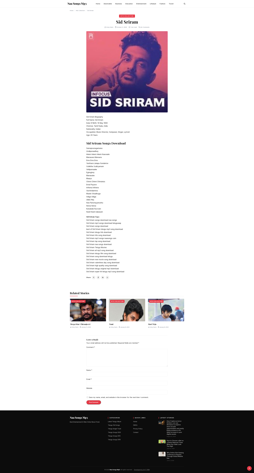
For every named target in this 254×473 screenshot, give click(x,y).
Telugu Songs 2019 (114, 439)
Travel (171, 4)
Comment (90, 347)
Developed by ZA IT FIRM (142, 469)
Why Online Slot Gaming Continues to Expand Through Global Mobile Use (175, 455)
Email (89, 379)
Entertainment (141, 4)
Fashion (162, 4)
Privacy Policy (137, 429)
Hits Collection (80, 10)
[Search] (185, 4)
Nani (111, 324)
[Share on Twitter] (94, 277)
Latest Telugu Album (114, 421)
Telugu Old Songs (114, 425)
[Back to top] (249, 468)
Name (89, 370)
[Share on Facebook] (98, 277)
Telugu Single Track (114, 429)
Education (129, 4)
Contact (135, 432)
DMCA (135, 425)
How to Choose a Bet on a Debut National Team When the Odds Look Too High (175, 443)
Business (118, 4)
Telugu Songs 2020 (114, 432)
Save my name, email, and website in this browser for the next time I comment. (118, 397)
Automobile (108, 4)
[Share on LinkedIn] (103, 277)
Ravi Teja (152, 324)
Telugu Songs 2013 (114, 436)
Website (89, 388)
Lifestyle (153, 4)
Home (98, 4)
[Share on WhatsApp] (107, 277)
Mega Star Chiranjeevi (80, 324)
